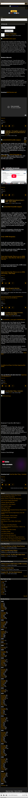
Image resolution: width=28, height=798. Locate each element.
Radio (2, 589)
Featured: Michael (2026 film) (8, 502)
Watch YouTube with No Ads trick (8, 535)
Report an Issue (9, 791)
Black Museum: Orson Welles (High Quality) (11, 521)
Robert (10, 35)
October (3, 623)
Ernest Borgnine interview (12, 288)
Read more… (3, 118)
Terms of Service (18, 791)
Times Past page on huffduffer (11, 155)
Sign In (25, 1)
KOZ (2, 523)
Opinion (3, 591)
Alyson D (10, 289)
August (2, 614)
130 (4, 189)
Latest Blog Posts (5, 543)
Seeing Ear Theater (5, 508)
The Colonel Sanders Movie (7, 533)
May (2, 605)
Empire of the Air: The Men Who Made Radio (11, 498)
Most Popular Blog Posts (7, 561)
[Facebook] (12, 126)
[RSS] (1, 488)
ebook (2, 584)
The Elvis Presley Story (7, 568)
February (3, 608)
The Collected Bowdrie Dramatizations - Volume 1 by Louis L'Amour (13, 527)
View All (25, 558)
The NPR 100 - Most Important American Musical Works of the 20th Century (13, 510)
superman (5, 383)
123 (4, 479)
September (3, 632)
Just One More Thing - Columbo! (14, 391)
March (2, 607)
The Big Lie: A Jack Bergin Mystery (9, 524)
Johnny (2, 594)
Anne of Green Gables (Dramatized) (9, 500)
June (2, 604)
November (3, 613)
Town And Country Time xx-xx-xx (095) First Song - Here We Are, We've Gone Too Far (13, 258)
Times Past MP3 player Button (8, 496)
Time (2, 588)
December (3, 612)
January (3, 609)
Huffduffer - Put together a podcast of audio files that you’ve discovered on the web (15, 133)
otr (1, 582)
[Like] (25, 126)
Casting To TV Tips (5, 519)
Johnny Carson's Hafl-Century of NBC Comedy (14, 563)
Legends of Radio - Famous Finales (9, 515)
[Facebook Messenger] (2, 126)
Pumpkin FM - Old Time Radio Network (11, 572)
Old (2, 592)
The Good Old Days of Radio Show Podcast (11, 495)
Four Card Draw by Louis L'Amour (9, 517)
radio (2, 585)
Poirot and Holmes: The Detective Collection (11, 540)
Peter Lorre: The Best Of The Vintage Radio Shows (12, 537)
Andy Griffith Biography (8, 236)
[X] (6, 126)
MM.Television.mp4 (12, 92)
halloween (3, 586)
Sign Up (2, 1)
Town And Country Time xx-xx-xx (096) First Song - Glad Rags (13, 272)
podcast (3, 581)
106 (4, 380)
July (2, 603)
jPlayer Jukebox (3, 797)
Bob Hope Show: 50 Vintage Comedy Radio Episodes (13, 538)
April (2, 606)
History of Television (10, 34)
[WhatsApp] (9, 126)
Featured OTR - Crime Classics (8, 504)
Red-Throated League (6, 506)
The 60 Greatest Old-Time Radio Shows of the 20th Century (12, 513)
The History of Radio (5, 531)
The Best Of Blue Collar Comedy (8, 529)
